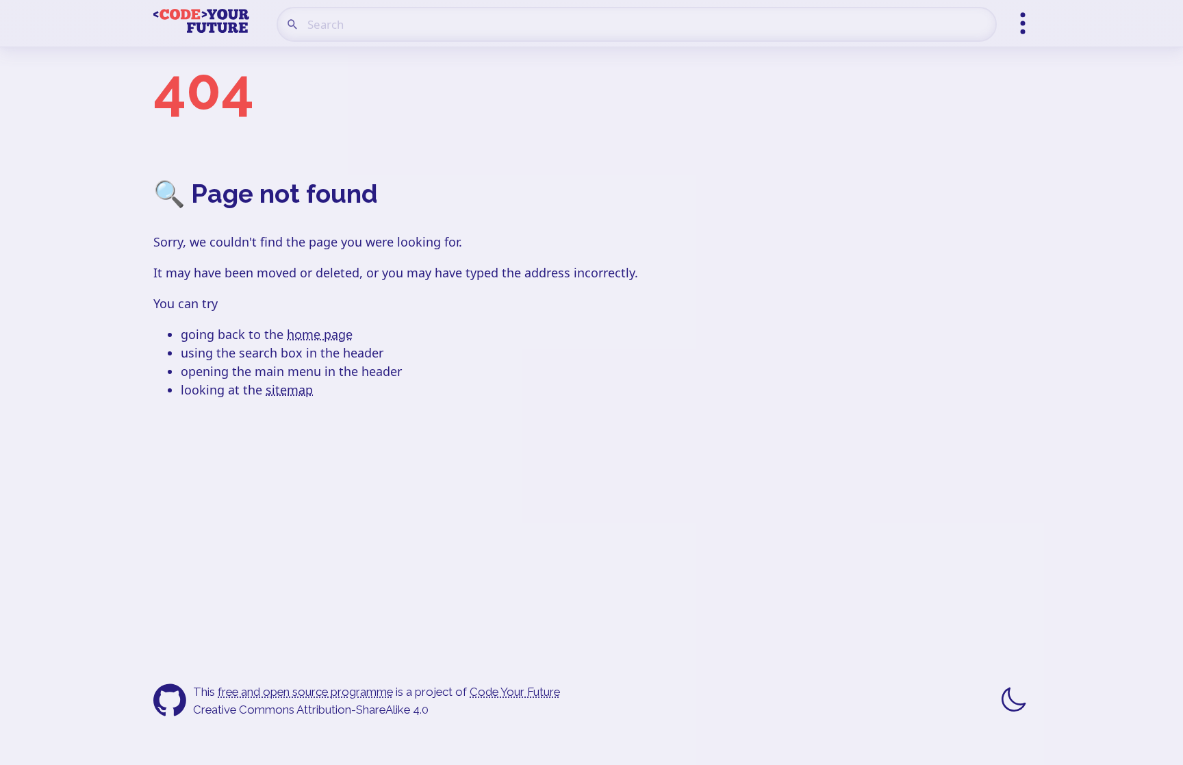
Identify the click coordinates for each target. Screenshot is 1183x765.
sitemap (289, 389)
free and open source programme (305, 692)
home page (320, 334)
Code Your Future (515, 692)
